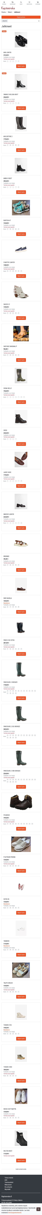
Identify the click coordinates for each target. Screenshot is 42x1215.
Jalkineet (17, 12)
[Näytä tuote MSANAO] (21, 543)
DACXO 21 (7, 304)
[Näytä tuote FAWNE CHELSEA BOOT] (21, 81)
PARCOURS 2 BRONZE (10, 682)
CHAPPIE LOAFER (9, 262)
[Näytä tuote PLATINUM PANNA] (21, 844)
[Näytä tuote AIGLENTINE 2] (21, 123)
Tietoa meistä (9, 1178)
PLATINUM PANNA (9, 857)
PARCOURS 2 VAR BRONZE (12, 771)
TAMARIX (6, 941)
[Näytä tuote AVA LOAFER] (21, 39)
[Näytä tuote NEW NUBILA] (21, 585)
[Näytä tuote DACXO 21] (21, 291)
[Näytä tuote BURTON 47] (21, 207)
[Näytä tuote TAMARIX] (21, 928)
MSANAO (6, 556)
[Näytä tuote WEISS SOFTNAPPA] (21, 1096)
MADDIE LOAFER (9, 514)
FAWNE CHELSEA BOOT (11, 94)
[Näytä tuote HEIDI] (21, 417)
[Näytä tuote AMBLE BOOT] (21, 165)
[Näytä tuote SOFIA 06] (21, 886)
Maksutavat (8, 1185)
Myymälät (7, 1189)
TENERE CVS (8, 1025)
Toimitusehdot (9, 1182)
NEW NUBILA (8, 598)
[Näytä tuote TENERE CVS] (21, 1012)
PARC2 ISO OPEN (9, 640)
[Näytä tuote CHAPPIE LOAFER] (21, 249)
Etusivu (3, 12)
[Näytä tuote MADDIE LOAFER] (21, 501)
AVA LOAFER (7, 52)
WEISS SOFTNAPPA (10, 1109)
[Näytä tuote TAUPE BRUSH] (21, 970)
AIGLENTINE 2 (8, 136)
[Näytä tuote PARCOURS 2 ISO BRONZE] (21, 713)
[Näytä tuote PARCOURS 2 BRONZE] (21, 669)
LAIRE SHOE (7, 472)
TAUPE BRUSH (8, 983)
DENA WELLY (8, 388)
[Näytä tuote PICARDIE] (21, 802)
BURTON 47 (7, 220)
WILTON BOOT (8, 1151)
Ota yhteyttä (8, 1187)
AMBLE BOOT (8, 178)
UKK (6, 1180)
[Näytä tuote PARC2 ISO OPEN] (21, 627)
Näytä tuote (21, 66)
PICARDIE (7, 815)
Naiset (10, 12)
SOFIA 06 (6, 899)
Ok (38, 1209)
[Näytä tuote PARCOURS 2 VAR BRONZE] (21, 758)
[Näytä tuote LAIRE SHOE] (21, 459)
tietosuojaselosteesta (14, 1213)
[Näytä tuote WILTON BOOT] (21, 1138)
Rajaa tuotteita (21, 17)
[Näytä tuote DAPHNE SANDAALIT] (21, 333)
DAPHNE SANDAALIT (10, 346)
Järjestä (4, 21)
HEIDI (5, 430)
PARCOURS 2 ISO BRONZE (12, 726)
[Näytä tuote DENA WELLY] (21, 375)
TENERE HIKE (8, 1067)
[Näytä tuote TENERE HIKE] (21, 1054)
